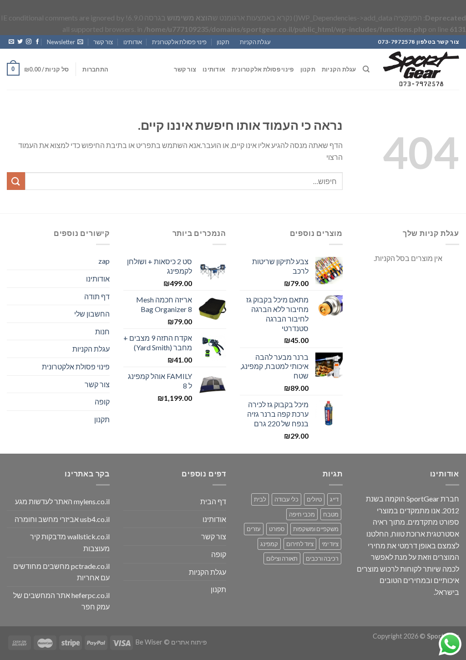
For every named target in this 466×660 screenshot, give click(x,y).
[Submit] (16, 181)
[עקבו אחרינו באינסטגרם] (28, 42)
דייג (334, 499)
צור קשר (103, 42)
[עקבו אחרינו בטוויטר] (20, 42)
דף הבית (213, 501)
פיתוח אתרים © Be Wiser (171, 642)
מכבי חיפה (302, 514)
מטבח (331, 514)
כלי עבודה (286, 499)
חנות (102, 331)
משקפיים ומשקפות (316, 528)
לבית (260, 499)
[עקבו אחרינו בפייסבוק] (37, 42)
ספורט (277, 528)
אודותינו (132, 42)
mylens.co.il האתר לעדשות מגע (62, 501)
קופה (102, 401)
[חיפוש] (366, 69)
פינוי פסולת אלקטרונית (179, 42)
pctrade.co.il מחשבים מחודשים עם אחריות (61, 572)
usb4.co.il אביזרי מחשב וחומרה (62, 519)
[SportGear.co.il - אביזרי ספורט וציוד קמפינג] (421, 69)
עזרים (254, 528)
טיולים (314, 499)
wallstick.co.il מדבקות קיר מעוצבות (70, 542)
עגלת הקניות (255, 42)
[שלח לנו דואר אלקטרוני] (11, 42)
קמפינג (269, 543)
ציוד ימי (330, 543)
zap (104, 260)
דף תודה (97, 296)
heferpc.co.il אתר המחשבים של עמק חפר (61, 601)
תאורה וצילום (282, 558)
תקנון (223, 42)
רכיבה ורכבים (322, 558)
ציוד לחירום (300, 543)
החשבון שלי (92, 313)
